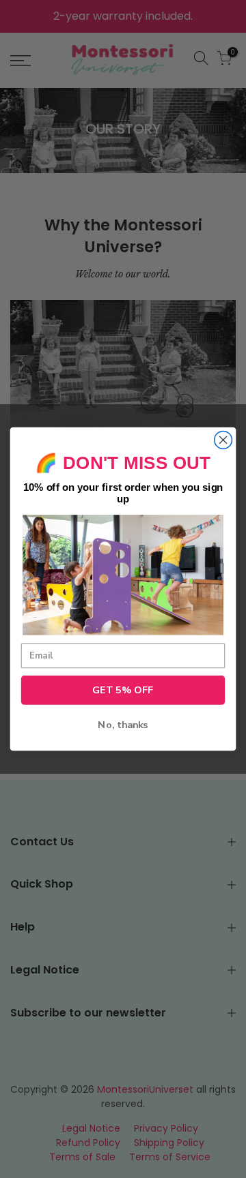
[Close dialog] (223, 440)
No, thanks (123, 725)
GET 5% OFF (123, 690)
